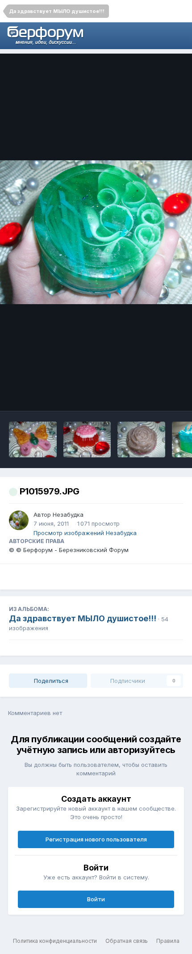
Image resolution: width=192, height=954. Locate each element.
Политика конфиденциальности (55, 940)
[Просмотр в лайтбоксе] (96, 232)
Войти (96, 899)
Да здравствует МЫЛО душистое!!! (82, 618)
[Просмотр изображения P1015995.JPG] (33, 439)
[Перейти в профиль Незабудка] (19, 520)
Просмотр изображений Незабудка (85, 532)
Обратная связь (126, 940)
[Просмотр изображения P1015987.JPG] (87, 439)
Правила (167, 940)
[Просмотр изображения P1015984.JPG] (141, 439)
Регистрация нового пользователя (96, 839)
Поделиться (50, 680)
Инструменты (151, 394)
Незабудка (68, 514)
